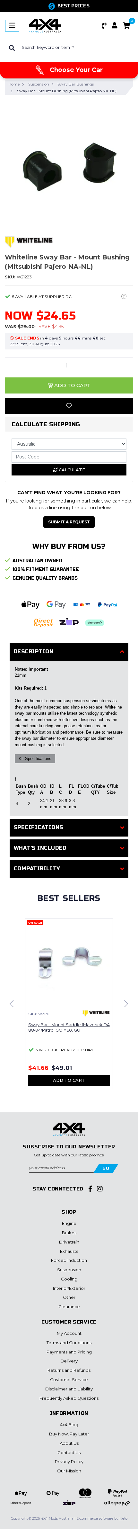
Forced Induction (69, 1260)
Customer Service (69, 1379)
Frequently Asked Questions (69, 1398)
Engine (69, 1223)
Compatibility (37, 868)
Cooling (69, 1278)
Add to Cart (72, 385)
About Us (69, 1443)
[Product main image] (69, 164)
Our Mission (69, 1470)
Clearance (69, 1306)
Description (33, 651)
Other (69, 1297)
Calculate (71, 469)
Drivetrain (69, 1241)
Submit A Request (69, 522)
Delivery (69, 1360)
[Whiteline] (29, 241)
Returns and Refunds (69, 1370)
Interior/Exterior (69, 1288)
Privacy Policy (69, 1461)
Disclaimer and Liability (69, 1388)
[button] (104, 26)
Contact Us (69, 1452)
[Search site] (12, 47)
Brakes (69, 1232)
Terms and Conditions (69, 1342)
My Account (69, 1333)
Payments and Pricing (69, 1351)
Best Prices (73, 6)
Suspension (69, 1269)
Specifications (38, 827)
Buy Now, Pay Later (69, 1433)
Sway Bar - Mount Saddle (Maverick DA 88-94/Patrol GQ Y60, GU (69, 1027)
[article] (69, 1007)
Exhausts (69, 1251)
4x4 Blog (69, 1424)
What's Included (40, 848)
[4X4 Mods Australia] (45, 25)
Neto (123, 1518)
